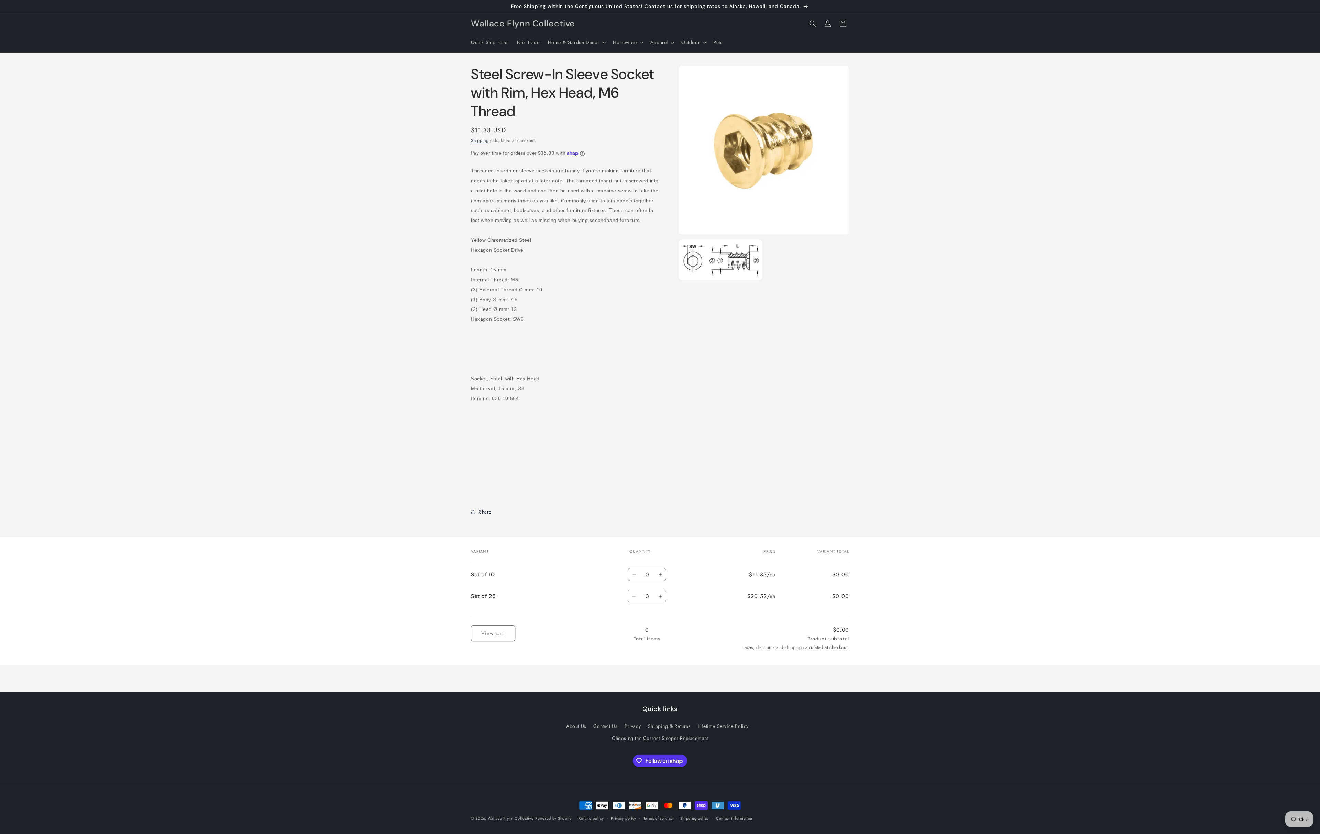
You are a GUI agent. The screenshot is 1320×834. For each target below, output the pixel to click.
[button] (576, 42)
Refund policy (591, 818)
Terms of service (658, 818)
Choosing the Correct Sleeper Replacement (660, 738)
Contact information (734, 818)
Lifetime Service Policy (723, 726)
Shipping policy (694, 818)
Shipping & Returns (669, 726)
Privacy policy (623, 818)
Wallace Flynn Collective (511, 818)
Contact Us (605, 726)
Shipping (480, 140)
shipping (793, 647)
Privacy (633, 726)
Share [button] (485, 511)
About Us (576, 726)
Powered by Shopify (553, 818)
